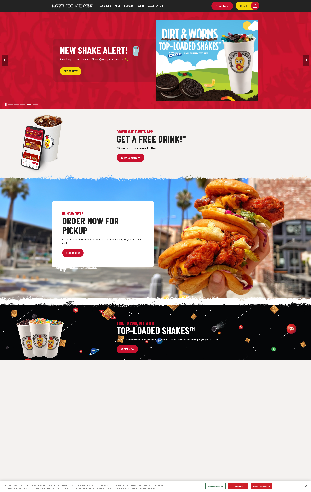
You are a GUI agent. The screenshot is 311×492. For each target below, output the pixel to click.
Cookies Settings (216, 486)
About (141, 5)
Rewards (129, 5)
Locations (105, 5)
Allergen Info (156, 5)
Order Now (222, 5)
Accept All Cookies (261, 486)
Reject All (238, 486)
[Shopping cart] (255, 6)
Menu (117, 5)
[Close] (305, 486)
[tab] (10, 104)
